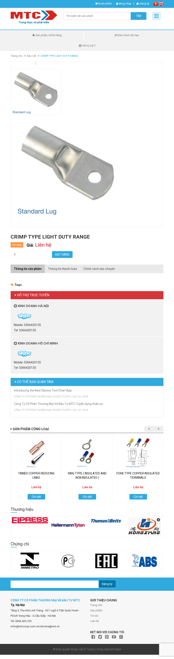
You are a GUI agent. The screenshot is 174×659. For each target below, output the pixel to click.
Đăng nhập (124, 3)
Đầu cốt (31, 55)
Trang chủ (96, 605)
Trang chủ (16, 55)
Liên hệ (94, 621)
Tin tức (94, 615)
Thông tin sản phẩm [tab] (28, 268)
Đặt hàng (62, 254)
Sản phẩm (96, 610)
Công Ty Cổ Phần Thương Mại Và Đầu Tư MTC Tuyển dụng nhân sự (58, 404)
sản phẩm (105, 3)
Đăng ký (144, 3)
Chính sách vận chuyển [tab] (99, 268)
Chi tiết (36, 496)
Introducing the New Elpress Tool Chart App (43, 390)
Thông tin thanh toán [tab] (62, 268)
